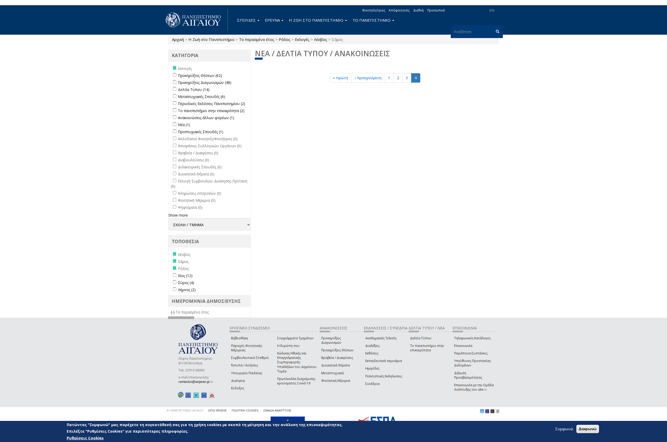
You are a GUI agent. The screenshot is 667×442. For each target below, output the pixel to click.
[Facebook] (188, 395)
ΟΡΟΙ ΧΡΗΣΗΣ (217, 410)
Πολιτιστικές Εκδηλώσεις (383, 376)
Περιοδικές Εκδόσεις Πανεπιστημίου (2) (211, 103)
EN (491, 10)
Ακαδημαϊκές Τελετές (381, 338)
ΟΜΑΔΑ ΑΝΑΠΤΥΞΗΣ (277, 410)
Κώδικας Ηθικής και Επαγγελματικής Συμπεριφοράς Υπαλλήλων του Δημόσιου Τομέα (297, 362)
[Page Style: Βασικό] (482, 411)
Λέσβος (320, 39)
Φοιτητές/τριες (373, 10)
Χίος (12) (185, 275)
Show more (178, 215)
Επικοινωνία (463, 345)
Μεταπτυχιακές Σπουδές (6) (201, 96)
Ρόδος (285, 39)
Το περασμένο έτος (256, 39)
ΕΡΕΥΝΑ (273, 20)
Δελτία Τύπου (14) (193, 89)
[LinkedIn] (204, 395)
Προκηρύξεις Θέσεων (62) (200, 75)
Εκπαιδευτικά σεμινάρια (383, 361)
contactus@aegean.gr (195, 382)
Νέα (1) (184, 124)
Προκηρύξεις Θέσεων (337, 350)
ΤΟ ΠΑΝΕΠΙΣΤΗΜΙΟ (372, 20)
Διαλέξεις (372, 345)
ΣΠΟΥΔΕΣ (247, 20)
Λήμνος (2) (187, 289)
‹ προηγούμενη (368, 77)
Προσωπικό (436, 10)
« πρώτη (340, 77)
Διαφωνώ (588, 429)
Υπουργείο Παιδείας (246, 373)
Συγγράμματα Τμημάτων (295, 338)
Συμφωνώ (564, 428)
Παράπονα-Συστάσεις (470, 353)
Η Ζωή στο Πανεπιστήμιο (211, 39)
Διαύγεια (238, 380)
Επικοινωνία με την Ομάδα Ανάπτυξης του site (474, 387)
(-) (173, 312)
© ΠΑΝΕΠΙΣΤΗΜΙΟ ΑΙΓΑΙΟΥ (185, 410)
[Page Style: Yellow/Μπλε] (487, 411)
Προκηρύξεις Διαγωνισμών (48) (204, 82)
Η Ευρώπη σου (288, 345)
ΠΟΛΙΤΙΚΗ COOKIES (245, 410)
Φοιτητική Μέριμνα (335, 380)
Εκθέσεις (371, 353)
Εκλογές (302, 39)
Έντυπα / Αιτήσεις (244, 365)
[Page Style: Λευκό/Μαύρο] (492, 411)
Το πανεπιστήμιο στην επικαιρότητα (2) (211, 110)
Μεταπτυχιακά (332, 373)
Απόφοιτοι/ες (399, 10)
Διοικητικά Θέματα (335, 365)
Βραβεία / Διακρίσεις (337, 357)
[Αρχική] (196, 20)
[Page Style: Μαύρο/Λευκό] (498, 411)
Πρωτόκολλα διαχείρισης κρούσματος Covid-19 (296, 381)
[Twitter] (196, 395)
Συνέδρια (372, 384)
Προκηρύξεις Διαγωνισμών (331, 340)
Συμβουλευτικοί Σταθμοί (250, 357)
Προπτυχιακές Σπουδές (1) (200, 131)
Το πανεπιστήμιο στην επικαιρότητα (427, 347)
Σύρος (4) (186, 282)
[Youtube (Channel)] (212, 395)
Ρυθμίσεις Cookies (85, 437)
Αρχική (178, 39)
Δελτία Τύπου (420, 338)
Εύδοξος (237, 388)
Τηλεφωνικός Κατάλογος (472, 338)
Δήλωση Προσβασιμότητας (468, 375)
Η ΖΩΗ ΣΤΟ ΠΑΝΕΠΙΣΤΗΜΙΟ (316, 20)
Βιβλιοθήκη (239, 338)
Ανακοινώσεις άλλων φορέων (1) (206, 117)
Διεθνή (418, 10)
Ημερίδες (372, 368)
